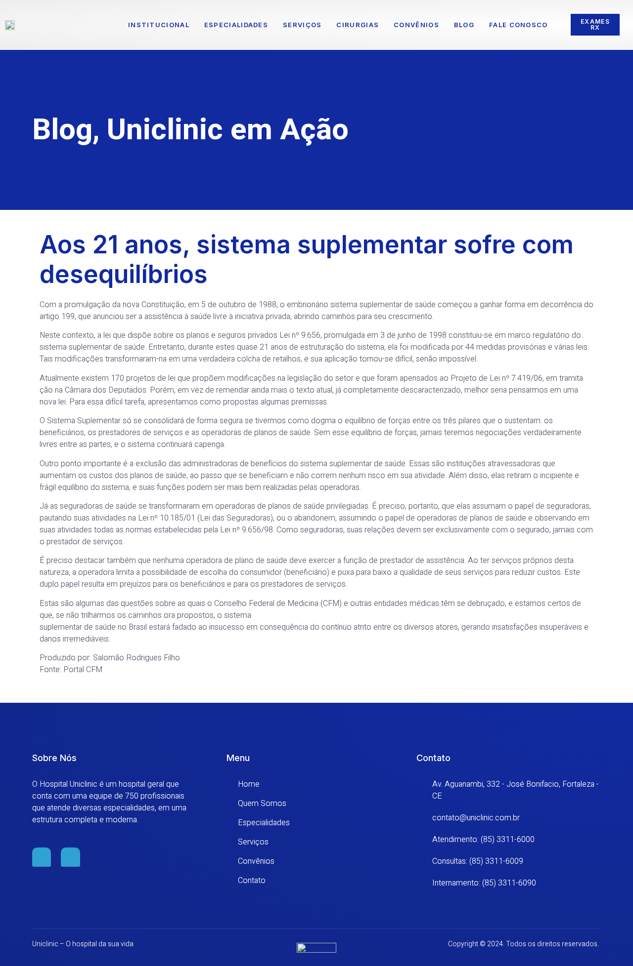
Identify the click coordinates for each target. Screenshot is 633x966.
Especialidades (236, 25)
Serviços (302, 25)
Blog (464, 25)
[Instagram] (70, 856)
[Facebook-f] (41, 856)
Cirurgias (357, 25)
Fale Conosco (518, 25)
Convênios (416, 25)
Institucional (158, 25)
